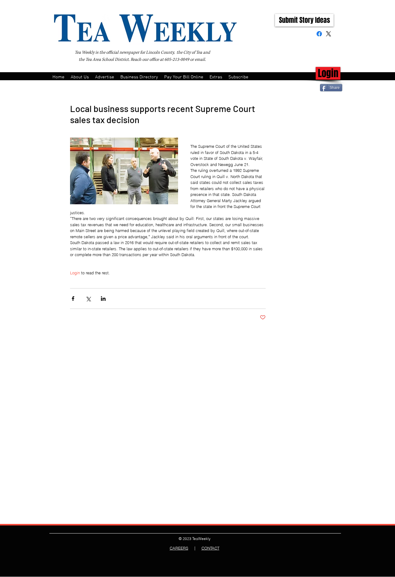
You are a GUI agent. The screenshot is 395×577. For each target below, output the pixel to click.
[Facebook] (319, 33)
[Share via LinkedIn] (103, 298)
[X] (328, 33)
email (200, 59)
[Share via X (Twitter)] (88, 298)
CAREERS (179, 548)
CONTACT (210, 548)
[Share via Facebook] (73, 298)
